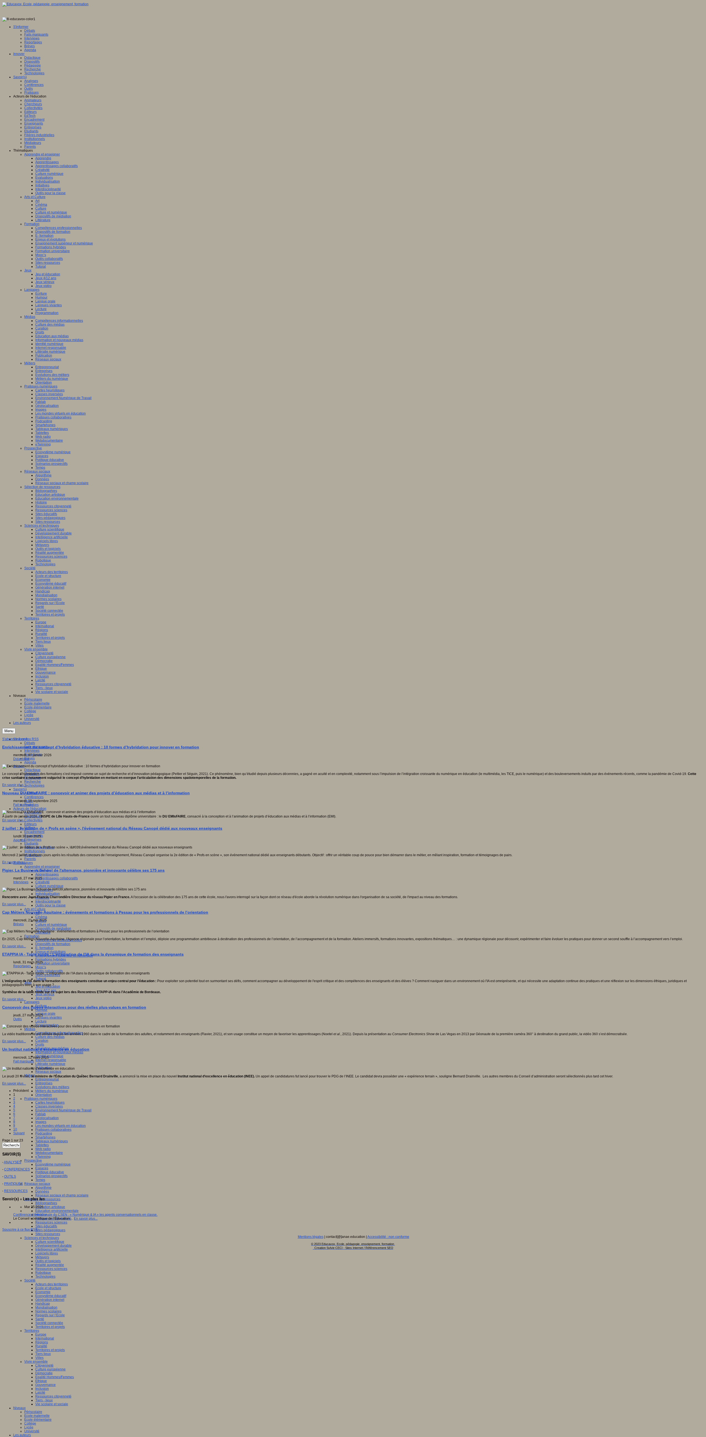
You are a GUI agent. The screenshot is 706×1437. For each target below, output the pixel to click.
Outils (17, 1019)
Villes (39, 1358)
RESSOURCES (16, 1191)
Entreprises (32, 840)
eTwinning (43, 1157)
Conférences (34, 797)
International (44, 1338)
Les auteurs (22, 1435)
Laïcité (40, 1392)
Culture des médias (50, 1037)
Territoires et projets (50, 1327)
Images (40, 1122)
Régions (41, 1342)
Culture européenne (50, 1369)
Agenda (30, 762)
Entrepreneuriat (47, 1079)
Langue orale (45, 1014)
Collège (30, 1423)
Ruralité (41, 1346)
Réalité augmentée (49, 1265)
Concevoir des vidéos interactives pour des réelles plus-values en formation (74, 1007)
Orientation (43, 1095)
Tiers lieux (43, 1354)
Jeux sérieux (44, 994)
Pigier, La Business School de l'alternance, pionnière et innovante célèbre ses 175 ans (83, 870)
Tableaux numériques (51, 1141)
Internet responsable (50, 1060)
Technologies (34, 785)
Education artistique (50, 1207)
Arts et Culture (35, 909)
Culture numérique (49, 886)
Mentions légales (310, 1237)
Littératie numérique (50, 1064)
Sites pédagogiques (50, 1230)
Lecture (41, 1021)
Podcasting (43, 1133)
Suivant (19, 1133)
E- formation (44, 948)
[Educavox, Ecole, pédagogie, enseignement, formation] (45, 4)
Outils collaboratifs (49, 971)
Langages (31, 1002)
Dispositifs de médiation (53, 928)
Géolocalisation (47, 1118)
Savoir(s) (20, 789)
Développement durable (53, 1246)
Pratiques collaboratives (53, 1130)
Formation (31, 936)
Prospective (33, 1160)
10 (15, 1129)
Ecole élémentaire (38, 1420)
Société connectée (49, 1323)
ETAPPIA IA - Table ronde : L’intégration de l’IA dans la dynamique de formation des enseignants (93, 954)
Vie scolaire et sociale (51, 1404)
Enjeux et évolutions (50, 952)
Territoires (31, 1331)
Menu (8, 731)
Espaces (41, 1168)
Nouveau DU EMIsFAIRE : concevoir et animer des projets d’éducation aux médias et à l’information (96, 793)
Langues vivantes (48, 1017)
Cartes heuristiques (50, 1102)
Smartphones (45, 1137)
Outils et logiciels (48, 1261)
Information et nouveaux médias (59, 1052)
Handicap (42, 1304)
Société (30, 1280)
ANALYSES (12, 1162)
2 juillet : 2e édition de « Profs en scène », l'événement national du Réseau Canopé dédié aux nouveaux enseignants (112, 828)
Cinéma (41, 917)
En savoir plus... (14, 785)
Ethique (41, 1381)
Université (31, 1431)
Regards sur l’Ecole (50, 1315)
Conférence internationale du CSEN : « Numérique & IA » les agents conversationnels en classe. (85, 1215)
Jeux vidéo (43, 998)
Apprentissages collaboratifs (56, 878)
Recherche (32, 782)
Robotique (43, 1273)
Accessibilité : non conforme (388, 1237)
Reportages (22, 966)
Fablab (40, 1114)
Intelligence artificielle (51, 1249)
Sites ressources (47, 1234)
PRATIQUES (13, 1184)
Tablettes (42, 1145)
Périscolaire (33, 1412)
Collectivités (33, 820)
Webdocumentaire (49, 1153)
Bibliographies (46, 1203)
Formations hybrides (50, 959)
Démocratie (44, 1373)
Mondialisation (46, 1307)
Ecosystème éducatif (50, 1296)
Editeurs (30, 824)
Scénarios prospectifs (51, 1176)
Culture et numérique (51, 925)
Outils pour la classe (50, 905)
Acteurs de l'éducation (29, 809)
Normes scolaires (48, 1311)
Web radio (43, 1149)
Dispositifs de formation (52, 944)
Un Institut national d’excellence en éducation (45, 1049)
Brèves (29, 758)
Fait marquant (23, 805)
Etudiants (31, 843)
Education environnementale (57, 1211)
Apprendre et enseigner (42, 867)
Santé (39, 1319)
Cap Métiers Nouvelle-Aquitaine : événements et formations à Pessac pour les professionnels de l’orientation (105, 912)
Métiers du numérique (51, 1091)
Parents (30, 859)
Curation (41, 1041)
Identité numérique (49, 1056)
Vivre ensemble (36, 1362)
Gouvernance (45, 1385)
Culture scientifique (49, 1242)
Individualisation (47, 894)
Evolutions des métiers (52, 1087)
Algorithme (43, 1188)
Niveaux (19, 1408)
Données (42, 1191)
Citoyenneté (44, 1365)
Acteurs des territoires (51, 1284)
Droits (39, 1044)
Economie (42, 1292)
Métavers (42, 1257)
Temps (40, 1180)
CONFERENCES (17, 1169)
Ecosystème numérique (53, 1164)
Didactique (32, 770)
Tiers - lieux (44, 1400)
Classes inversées (49, 1106)
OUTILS (10, 1176)
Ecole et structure (48, 1288)
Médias (29, 1029)
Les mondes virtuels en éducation (60, 1126)
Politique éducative (49, 1172)
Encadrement (34, 832)
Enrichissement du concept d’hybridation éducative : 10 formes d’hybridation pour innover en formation (100, 747)
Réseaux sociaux (48, 1072)
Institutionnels (34, 851)
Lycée (28, 1427)
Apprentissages (47, 874)
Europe (40, 1334)
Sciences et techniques (41, 1238)
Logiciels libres (46, 1253)
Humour (41, 1010)
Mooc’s (40, 967)
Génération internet (49, 1300)
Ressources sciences (51, 1222)
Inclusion (42, 1389)
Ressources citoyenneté (53, 1396)
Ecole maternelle (37, 1416)
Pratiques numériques (40, 1099)
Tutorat (40, 979)
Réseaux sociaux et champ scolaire (62, 1195)
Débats (29, 743)
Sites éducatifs (46, 1226)
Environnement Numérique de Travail (63, 1110)
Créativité (42, 882)
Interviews (31, 751)
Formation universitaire (52, 963)
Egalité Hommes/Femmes (54, 1377)
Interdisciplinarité (48, 901)
